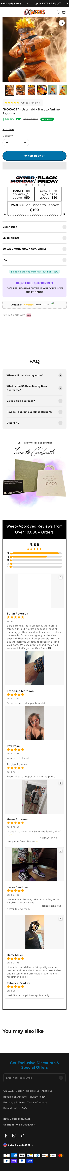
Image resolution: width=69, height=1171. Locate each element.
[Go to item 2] (20, 90)
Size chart (8, 129)
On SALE (8, 1090)
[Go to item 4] (42, 90)
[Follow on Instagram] (14, 1135)
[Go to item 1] (9, 90)
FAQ (24, 1108)
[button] (34, 165)
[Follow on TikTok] (22, 1135)
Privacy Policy (37, 1096)
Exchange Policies (14, 1102)
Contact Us (33, 1090)
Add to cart (36, 155)
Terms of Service (37, 1102)
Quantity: (8, 135)
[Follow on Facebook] (5, 1135)
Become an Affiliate (15, 1096)
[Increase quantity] (25, 142)
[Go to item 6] (63, 90)
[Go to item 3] (31, 90)
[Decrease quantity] (7, 142)
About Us (47, 1090)
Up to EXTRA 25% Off (47, 3)
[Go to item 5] (52, 90)
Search (20, 1090)
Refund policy (11, 1108)
